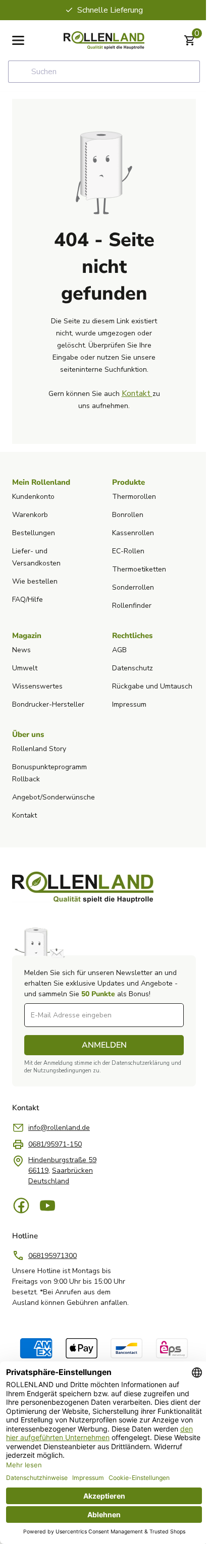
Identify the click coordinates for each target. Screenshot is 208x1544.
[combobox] (104, 72)
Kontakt (137, 393)
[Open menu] (18, 40)
